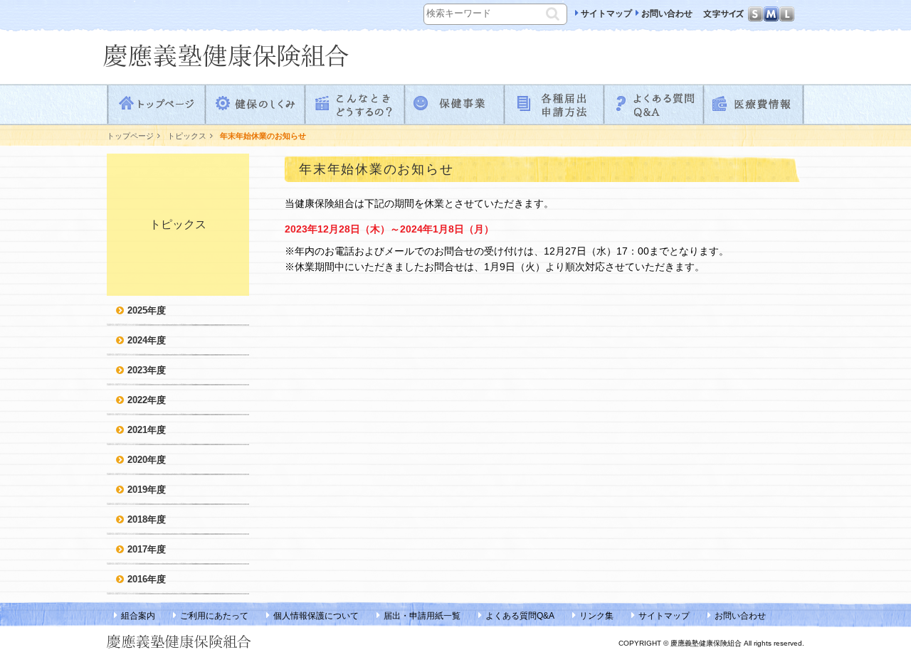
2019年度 (146, 489)
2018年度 (146, 519)
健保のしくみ (256, 104)
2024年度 (146, 340)
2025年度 (146, 310)
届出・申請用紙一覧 (422, 616)
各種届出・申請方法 (555, 104)
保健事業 (455, 104)
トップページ (156, 104)
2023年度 (146, 370)
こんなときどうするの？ (356, 104)
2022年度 (146, 400)
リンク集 (596, 616)
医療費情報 (754, 104)
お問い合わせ (667, 13)
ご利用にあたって (214, 616)
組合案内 (138, 616)
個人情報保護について (316, 616)
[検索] (554, 12)
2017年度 (146, 549)
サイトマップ (606, 13)
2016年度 (146, 579)
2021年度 (146, 430)
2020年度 (146, 459)
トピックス (186, 136)
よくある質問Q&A (655, 104)
